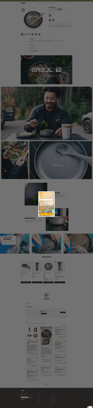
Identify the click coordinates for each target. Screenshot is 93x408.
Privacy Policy (50, 210)
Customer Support (49, 212)
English (90, 407)
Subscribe (46, 214)
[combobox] (89, 407)
